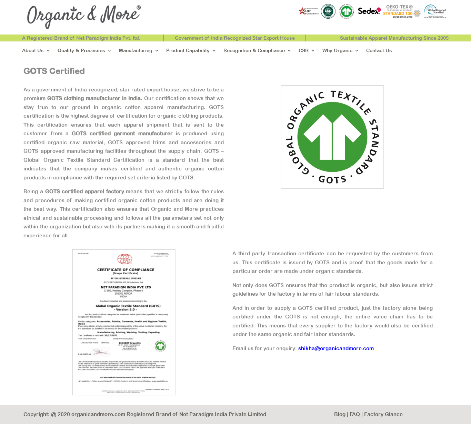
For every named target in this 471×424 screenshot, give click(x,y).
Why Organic (337, 50)
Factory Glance (383, 414)
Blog (339, 414)
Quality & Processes (81, 50)
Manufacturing (135, 50)
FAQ (355, 414)
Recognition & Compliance (254, 50)
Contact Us (379, 50)
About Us (33, 50)
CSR (304, 50)
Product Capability (188, 50)
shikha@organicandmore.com (336, 348)
